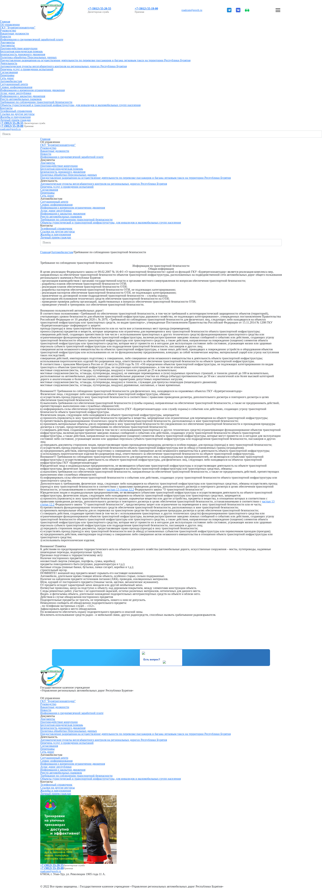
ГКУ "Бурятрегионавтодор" (17, 27)
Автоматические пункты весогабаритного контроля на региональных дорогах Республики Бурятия (63, 66)
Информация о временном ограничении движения (32, 90)
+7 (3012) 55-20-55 (99, 8)
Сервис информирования (16, 87)
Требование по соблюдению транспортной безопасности (36, 102)
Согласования (9, 72)
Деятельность (8, 63)
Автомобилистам (11, 81)
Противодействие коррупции (18, 48)
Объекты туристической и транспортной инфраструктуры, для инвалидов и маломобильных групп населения (70, 105)
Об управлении (10, 24)
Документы (7, 42)
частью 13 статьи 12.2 (120, 489)
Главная (5, 21)
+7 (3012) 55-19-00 (146, 8)
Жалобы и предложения (15, 117)
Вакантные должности (14, 33)
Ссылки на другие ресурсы (17, 114)
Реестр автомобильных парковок (21, 99)
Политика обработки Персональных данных (28, 57)
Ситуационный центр (14, 84)
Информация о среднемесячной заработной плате (31, 39)
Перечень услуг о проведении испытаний (26, 69)
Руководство (8, 30)
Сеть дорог (7, 78)
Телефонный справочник (16, 111)
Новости (5, 36)
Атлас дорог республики (15, 93)
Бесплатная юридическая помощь (21, 51)
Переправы (7, 75)
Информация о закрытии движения (22, 96)
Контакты (6, 108)
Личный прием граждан (15, 120)
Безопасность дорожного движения (22, 54)
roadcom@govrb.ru (191, 10)
